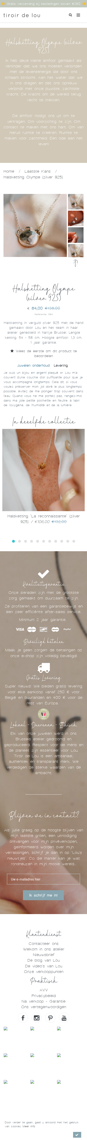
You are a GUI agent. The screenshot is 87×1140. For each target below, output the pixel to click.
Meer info (29, 1126)
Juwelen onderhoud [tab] (33, 365)
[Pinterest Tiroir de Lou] (50, 1018)
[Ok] (77, 1135)
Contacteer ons (43, 943)
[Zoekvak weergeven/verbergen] (70, 14)
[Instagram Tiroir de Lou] (37, 1018)
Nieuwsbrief (43, 955)
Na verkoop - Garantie (43, 1001)
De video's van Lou (43, 966)
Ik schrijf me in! (43, 895)
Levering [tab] (61, 365)
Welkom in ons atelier (43, 949)
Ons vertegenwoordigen (43, 1007)
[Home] (21, 13)
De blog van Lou (43, 960)
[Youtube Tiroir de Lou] (64, 1018)
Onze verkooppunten (43, 971)
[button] (13, 541)
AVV (43, 990)
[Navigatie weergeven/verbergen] (78, 15)
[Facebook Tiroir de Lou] (23, 1018)
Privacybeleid (44, 996)
